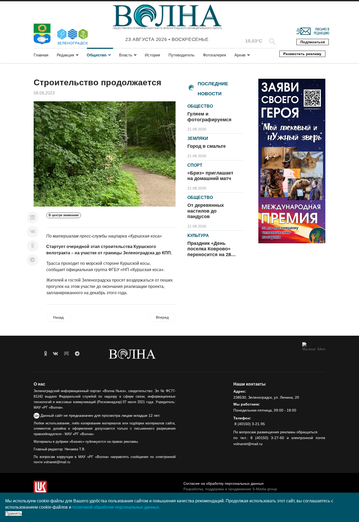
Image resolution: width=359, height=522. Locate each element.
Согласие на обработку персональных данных (223, 483)
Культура (198, 235)
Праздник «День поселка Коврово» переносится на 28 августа (209, 252)
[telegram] (77, 353)
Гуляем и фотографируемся (209, 116)
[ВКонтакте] (32, 232)
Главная (41, 55)
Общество (96, 55)
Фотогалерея (214, 55)
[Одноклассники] (32, 246)
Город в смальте (206, 146)
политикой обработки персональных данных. (116, 507)
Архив (239, 55)
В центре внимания (64, 215)
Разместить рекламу (302, 54)
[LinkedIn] (32, 217)
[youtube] (66, 353)
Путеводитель (181, 55)
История (152, 55)
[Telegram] (32, 260)
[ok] (45, 353)
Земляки (197, 138)
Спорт (194, 165)
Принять (13, 513)
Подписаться (312, 42)
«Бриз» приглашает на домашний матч (210, 175)
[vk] (55, 353)
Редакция (65, 55)
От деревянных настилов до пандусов (205, 211)
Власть (125, 55)
